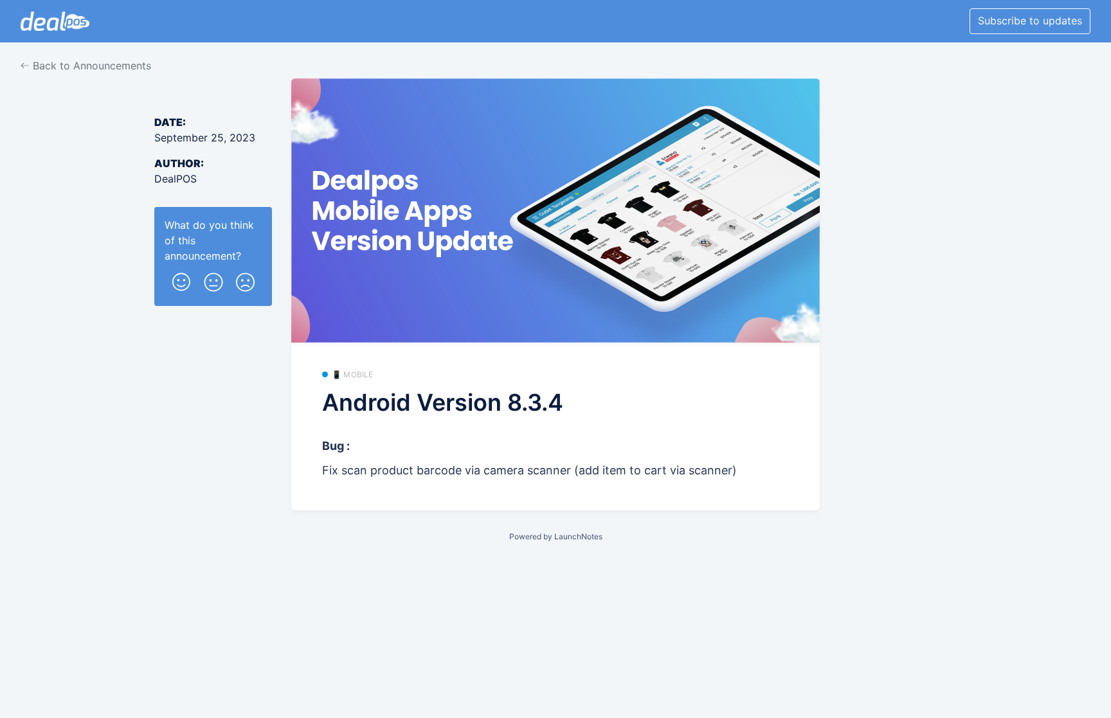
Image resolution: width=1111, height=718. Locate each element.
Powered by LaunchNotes (555, 536)
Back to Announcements (90, 65)
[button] (181, 279)
